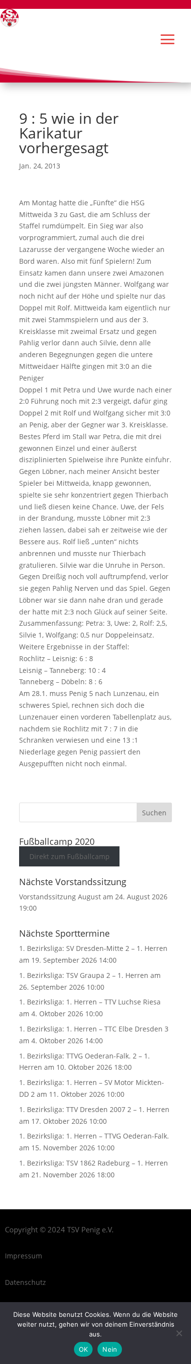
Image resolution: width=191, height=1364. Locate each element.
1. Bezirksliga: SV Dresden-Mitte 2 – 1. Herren (93, 948)
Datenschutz (25, 1282)
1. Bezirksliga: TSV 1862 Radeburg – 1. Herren (93, 1163)
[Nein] (179, 1333)
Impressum (23, 1255)
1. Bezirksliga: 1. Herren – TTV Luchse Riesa (90, 1001)
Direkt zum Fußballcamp (69, 856)
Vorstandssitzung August (60, 896)
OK (83, 1349)
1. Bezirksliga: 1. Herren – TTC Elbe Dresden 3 (93, 1028)
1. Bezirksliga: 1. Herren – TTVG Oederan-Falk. (94, 1136)
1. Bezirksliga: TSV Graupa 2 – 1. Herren (83, 975)
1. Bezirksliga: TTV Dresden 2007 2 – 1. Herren (94, 1109)
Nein (109, 1349)
